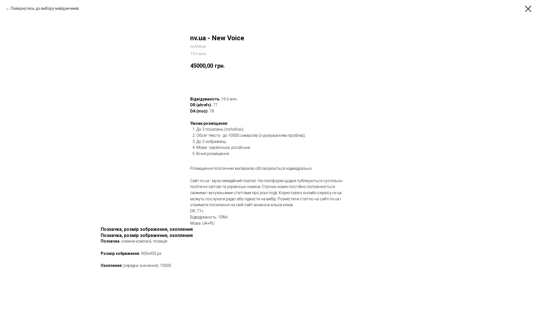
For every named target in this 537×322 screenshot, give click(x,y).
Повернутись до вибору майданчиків (45, 8)
